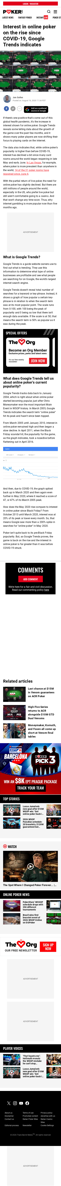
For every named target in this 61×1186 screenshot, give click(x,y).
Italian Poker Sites (30, 1119)
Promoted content (30, 1116)
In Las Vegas (34, 162)
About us (8, 1113)
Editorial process (12, 1125)
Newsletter (27, 1125)
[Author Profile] (7, 99)
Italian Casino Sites (46, 1120)
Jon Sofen (18, 97)
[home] (11, 11)
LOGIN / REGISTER (30, 4)
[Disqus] (30, 633)
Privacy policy (46, 1113)
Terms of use (28, 1113)
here (46, 589)
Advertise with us (48, 1116)
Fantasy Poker (25, 17)
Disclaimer (9, 1116)
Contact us (9, 1119)
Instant (42, 17)
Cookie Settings (47, 1125)
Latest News (7, 17)
